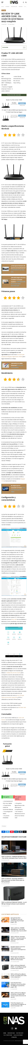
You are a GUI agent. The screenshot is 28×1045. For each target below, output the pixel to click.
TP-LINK (3, 10)
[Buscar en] (26, 2)
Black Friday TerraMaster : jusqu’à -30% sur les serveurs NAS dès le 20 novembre (18, 958)
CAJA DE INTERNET (18, 1035)
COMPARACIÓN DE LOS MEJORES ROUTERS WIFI (18, 284)
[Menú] (2, 2)
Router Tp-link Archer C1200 (14, 100)
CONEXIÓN (14, 1037)
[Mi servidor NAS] (14, 2)
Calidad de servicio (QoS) (13, 673)
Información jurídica (19, 1040)
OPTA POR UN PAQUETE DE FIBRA (18, 490)
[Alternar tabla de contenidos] (23, 47)
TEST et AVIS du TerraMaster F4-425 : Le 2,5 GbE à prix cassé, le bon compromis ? (19, 975)
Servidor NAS (22, 707)
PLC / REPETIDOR (8, 1035)
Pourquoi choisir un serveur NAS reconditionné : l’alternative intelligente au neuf (18, 949)
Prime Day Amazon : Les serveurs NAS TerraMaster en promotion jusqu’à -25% (18, 1004)
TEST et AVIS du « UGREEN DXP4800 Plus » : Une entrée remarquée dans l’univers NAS (13, 857)
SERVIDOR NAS (11, 1033)
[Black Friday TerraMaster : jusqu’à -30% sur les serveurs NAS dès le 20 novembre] (5, 958)
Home (4, 1033)
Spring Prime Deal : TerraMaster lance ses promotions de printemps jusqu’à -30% (17, 920)
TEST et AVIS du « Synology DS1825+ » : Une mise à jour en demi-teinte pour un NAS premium (12, 880)
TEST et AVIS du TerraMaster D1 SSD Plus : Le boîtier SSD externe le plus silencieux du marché (18, 995)
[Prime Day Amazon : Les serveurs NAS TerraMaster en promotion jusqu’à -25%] (5, 1005)
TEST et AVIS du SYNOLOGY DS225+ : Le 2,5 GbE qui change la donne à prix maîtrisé (14, 903)
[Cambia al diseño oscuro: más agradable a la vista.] (23, 2)
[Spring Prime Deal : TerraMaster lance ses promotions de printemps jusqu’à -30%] (5, 919)
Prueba (4, 826)
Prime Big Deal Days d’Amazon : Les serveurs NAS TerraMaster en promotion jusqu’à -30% (18, 985)
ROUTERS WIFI (19, 1033)
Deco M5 (14, 619)
